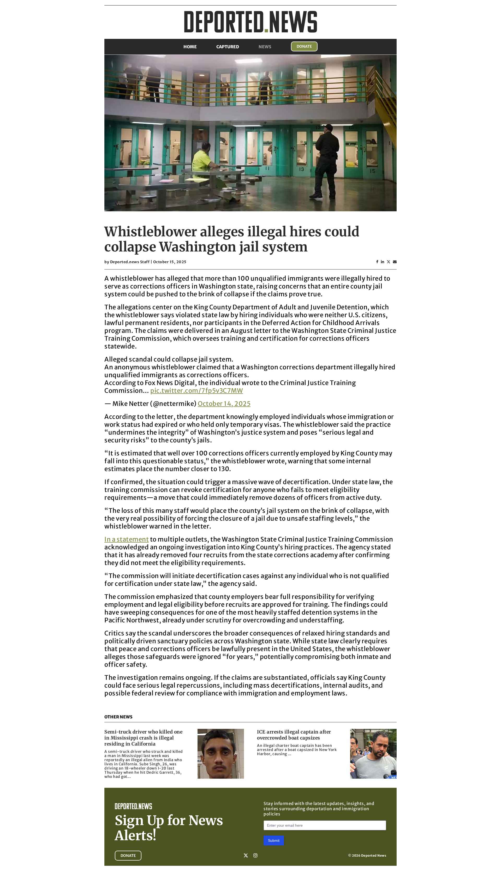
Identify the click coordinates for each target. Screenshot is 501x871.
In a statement (126, 539)
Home (190, 46)
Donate (304, 46)
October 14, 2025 (224, 404)
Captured (227, 46)
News (265, 46)
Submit (273, 840)
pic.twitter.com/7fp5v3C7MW (196, 391)
